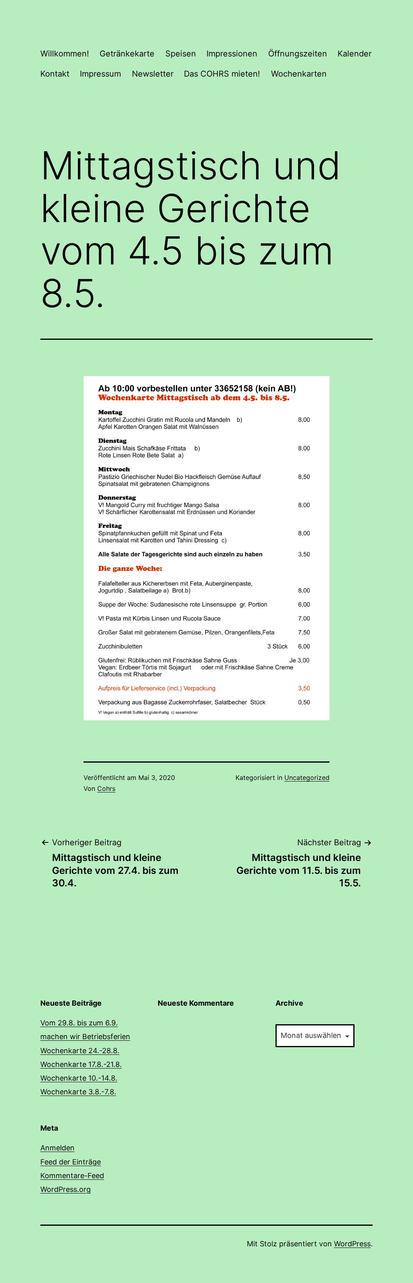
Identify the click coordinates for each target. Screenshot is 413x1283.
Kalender (354, 53)
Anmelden (57, 1148)
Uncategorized (307, 778)
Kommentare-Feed (72, 1175)
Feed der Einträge (70, 1162)
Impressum (100, 74)
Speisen (180, 53)
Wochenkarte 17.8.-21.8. (81, 1064)
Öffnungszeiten (297, 53)
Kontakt (54, 74)
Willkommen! (64, 53)
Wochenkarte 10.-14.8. (78, 1078)
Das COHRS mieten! (222, 74)
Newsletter (152, 74)
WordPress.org (65, 1189)
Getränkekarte (127, 53)
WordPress (352, 1243)
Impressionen (231, 53)
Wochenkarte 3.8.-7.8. (78, 1092)
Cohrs (106, 788)
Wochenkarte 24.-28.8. (79, 1050)
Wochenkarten (299, 74)
